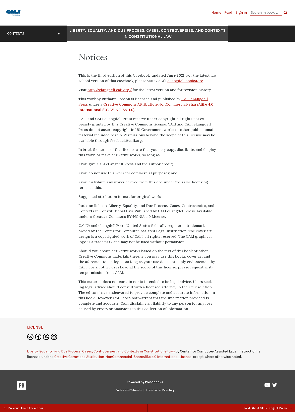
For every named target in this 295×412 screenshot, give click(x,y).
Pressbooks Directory (160, 390)
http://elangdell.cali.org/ (109, 89)
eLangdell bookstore (185, 80)
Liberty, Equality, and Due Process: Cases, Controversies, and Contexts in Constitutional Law (147, 33)
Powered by (145, 382)
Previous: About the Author (25, 408)
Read (228, 12)
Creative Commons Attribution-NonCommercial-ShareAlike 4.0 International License (122, 356)
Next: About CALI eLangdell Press (265, 408)
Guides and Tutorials (128, 390)
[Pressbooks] (21, 386)
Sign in (241, 12)
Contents (15, 33)
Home (216, 12)
